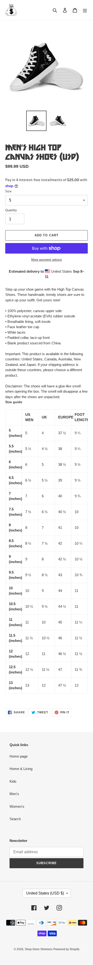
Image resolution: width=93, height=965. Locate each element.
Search (15, 819)
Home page (19, 756)
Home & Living (21, 769)
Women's (17, 806)
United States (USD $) (45, 893)
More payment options (46, 259)
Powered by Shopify (66, 949)
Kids (13, 781)
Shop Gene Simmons (38, 949)
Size (8, 191)
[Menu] (85, 10)
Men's (14, 794)
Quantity (11, 210)
